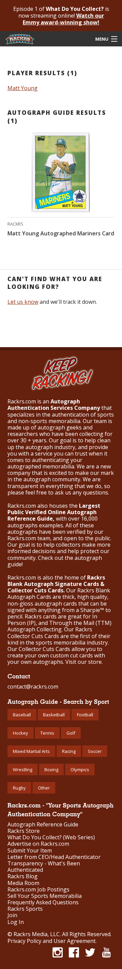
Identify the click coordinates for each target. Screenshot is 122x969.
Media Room (23, 883)
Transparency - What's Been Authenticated (43, 866)
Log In (15, 922)
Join (12, 915)
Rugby (19, 788)
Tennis (47, 733)
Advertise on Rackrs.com (38, 844)
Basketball (54, 715)
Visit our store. (84, 662)
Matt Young (22, 88)
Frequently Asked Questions (43, 902)
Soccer (95, 751)
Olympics (79, 769)
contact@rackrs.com (32, 686)
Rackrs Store (23, 831)
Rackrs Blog (22, 876)
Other (44, 788)
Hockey (20, 733)
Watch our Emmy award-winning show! (63, 19)
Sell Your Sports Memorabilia (44, 896)
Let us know (22, 302)
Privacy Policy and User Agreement (51, 941)
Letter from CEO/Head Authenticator (54, 857)
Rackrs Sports (25, 909)
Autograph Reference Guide (42, 824)
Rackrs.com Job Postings (38, 889)
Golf (70, 733)
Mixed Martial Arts (31, 751)
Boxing (51, 769)
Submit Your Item (29, 850)
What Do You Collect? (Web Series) (51, 837)
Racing (69, 751)
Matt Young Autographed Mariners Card (60, 233)
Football (85, 715)
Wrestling (22, 769)
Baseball (22, 715)
